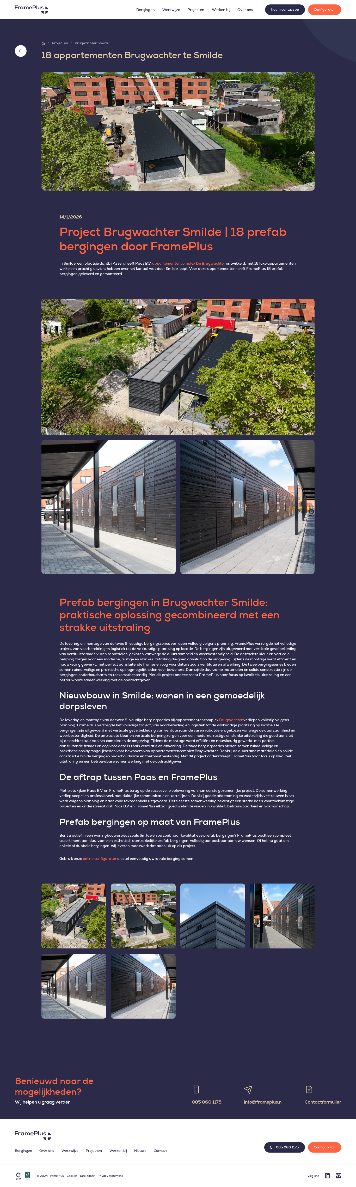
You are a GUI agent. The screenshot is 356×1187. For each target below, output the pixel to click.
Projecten (195, 9)
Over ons (245, 9)
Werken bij (221, 9)
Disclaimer (87, 1175)
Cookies (72, 1175)
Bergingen (145, 9)
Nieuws (140, 1151)
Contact (160, 1151)
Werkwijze (171, 9)
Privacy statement (110, 1175)
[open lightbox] (177, 367)
